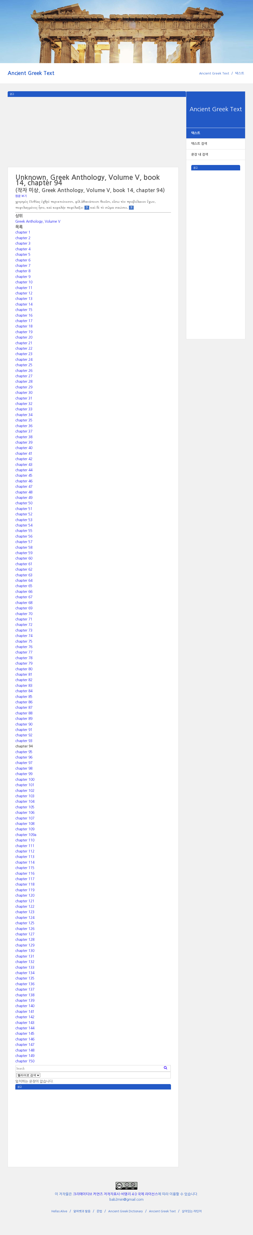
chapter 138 (24, 995)
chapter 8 (22, 271)
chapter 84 (23, 691)
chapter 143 (24, 1022)
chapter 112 (24, 851)
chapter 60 (23, 558)
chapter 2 (22, 238)
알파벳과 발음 (81, 1211)
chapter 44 (23, 470)
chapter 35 (23, 420)
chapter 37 (23, 431)
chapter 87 (23, 707)
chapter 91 (23, 729)
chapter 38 (23, 437)
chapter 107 (24, 818)
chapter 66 (23, 591)
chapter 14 (23, 304)
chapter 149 (24, 1055)
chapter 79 (23, 663)
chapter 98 (23, 768)
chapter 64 (23, 580)
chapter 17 (23, 321)
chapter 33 (23, 409)
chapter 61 (23, 564)
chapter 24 (23, 359)
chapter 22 (23, 348)
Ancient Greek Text (31, 73)
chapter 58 (23, 547)
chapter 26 (23, 370)
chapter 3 (22, 243)
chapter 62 (23, 569)
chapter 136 (24, 984)
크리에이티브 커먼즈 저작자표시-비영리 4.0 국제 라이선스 (115, 1194)
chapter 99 (23, 774)
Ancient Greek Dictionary (125, 1211)
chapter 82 (23, 680)
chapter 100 (24, 779)
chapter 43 (23, 464)
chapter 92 (23, 735)
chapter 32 (23, 403)
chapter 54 (23, 525)
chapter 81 (23, 674)
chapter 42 (23, 459)
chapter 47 (23, 486)
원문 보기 (21, 196)
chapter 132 (24, 961)
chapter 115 (24, 868)
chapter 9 (22, 276)
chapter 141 (24, 1011)
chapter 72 (23, 624)
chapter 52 (23, 514)
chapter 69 (23, 608)
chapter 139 (24, 1000)
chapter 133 (24, 967)
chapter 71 (23, 619)
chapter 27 (23, 376)
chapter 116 (24, 873)
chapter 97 (23, 762)
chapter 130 (24, 950)
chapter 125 (24, 923)
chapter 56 (23, 536)
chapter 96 (23, 757)
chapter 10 (23, 282)
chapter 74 (23, 635)
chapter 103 (24, 796)
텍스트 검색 (199, 143)
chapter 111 (24, 846)
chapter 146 (24, 1039)
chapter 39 (23, 442)
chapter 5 (22, 254)
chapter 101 (24, 785)
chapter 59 (23, 553)
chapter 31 (23, 398)
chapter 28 (23, 381)
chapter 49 (23, 497)
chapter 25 (23, 365)
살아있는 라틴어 (192, 1211)
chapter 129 (24, 945)
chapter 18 (23, 326)
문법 (99, 1211)
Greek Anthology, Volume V (37, 221)
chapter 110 (24, 840)
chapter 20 (23, 337)
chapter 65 (23, 586)
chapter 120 (24, 895)
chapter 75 (23, 641)
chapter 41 (23, 453)
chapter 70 (23, 614)
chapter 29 (23, 387)
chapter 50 (23, 503)
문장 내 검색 (199, 154)
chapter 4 (22, 249)
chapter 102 (24, 790)
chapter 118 (24, 884)
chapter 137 (24, 989)
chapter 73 (23, 630)
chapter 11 (23, 288)
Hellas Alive (59, 1211)
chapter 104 (24, 801)
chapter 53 (23, 520)
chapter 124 (24, 917)
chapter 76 (23, 647)
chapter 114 (24, 862)
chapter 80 (23, 669)
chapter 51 (23, 508)
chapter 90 (23, 724)
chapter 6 (22, 260)
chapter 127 (24, 934)
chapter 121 (24, 901)
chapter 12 (23, 293)
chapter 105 (24, 807)
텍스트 (239, 73)
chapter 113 (24, 856)
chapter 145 (24, 1033)
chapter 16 (23, 315)
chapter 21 (23, 343)
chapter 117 (24, 879)
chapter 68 (23, 602)
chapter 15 (23, 309)
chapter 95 (23, 752)
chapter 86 (23, 702)
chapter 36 (23, 426)
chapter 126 (24, 928)
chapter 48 (23, 492)
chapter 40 (23, 448)
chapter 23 (23, 354)
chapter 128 (24, 939)
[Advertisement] (215, 244)
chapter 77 (23, 652)
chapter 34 (23, 415)
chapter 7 (22, 265)
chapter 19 (23, 332)
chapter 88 (23, 713)
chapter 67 (23, 597)
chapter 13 (23, 298)
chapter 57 (23, 542)
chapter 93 (23, 741)
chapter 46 (23, 481)
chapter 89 (23, 718)
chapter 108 (24, 823)
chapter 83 (23, 685)
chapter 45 (23, 475)
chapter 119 (24, 890)
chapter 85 (23, 696)
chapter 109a (25, 834)
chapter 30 (23, 392)
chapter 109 (24, 829)
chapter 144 (24, 1028)
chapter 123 (24, 912)
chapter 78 (23, 658)
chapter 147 (24, 1044)
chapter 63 (23, 575)
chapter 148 (24, 1050)
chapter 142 (24, 1017)
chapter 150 (24, 1061)
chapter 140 (24, 1006)
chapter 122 (24, 906)
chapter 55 (23, 530)
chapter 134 (24, 973)
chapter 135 (24, 978)
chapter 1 (22, 232)
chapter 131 (24, 956)
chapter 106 (24, 812)
